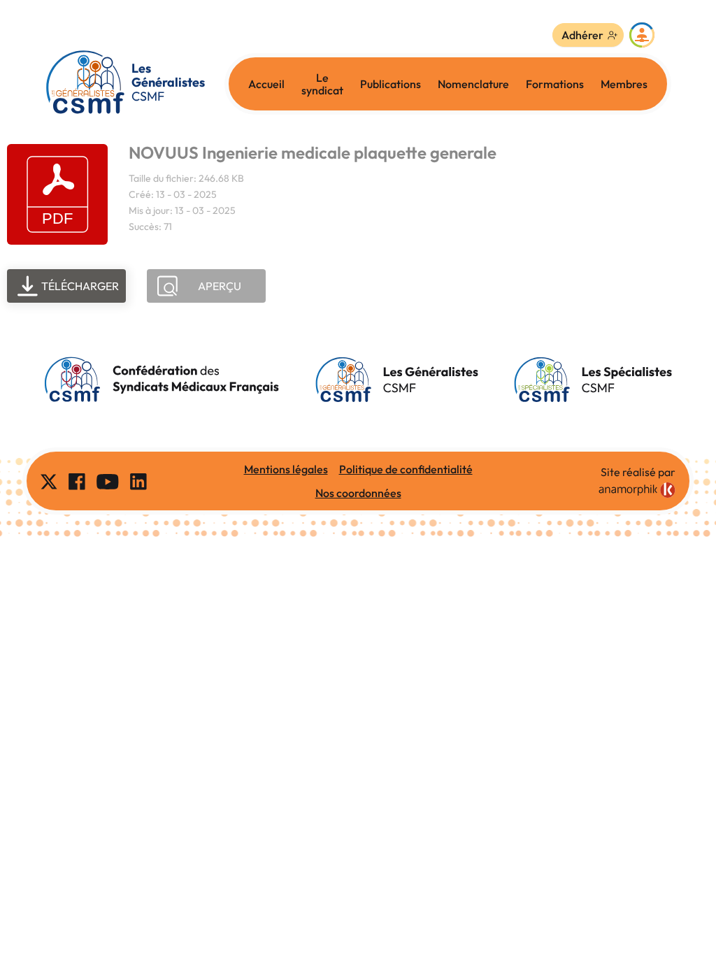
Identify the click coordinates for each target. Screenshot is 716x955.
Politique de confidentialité (406, 469)
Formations (555, 84)
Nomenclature (473, 84)
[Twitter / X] (49, 481)
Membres (624, 84)
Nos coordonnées (358, 493)
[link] (637, 490)
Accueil (266, 84)
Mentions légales (286, 469)
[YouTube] (107, 481)
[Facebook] (77, 481)
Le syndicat (322, 84)
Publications (390, 84)
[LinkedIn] (138, 481)
